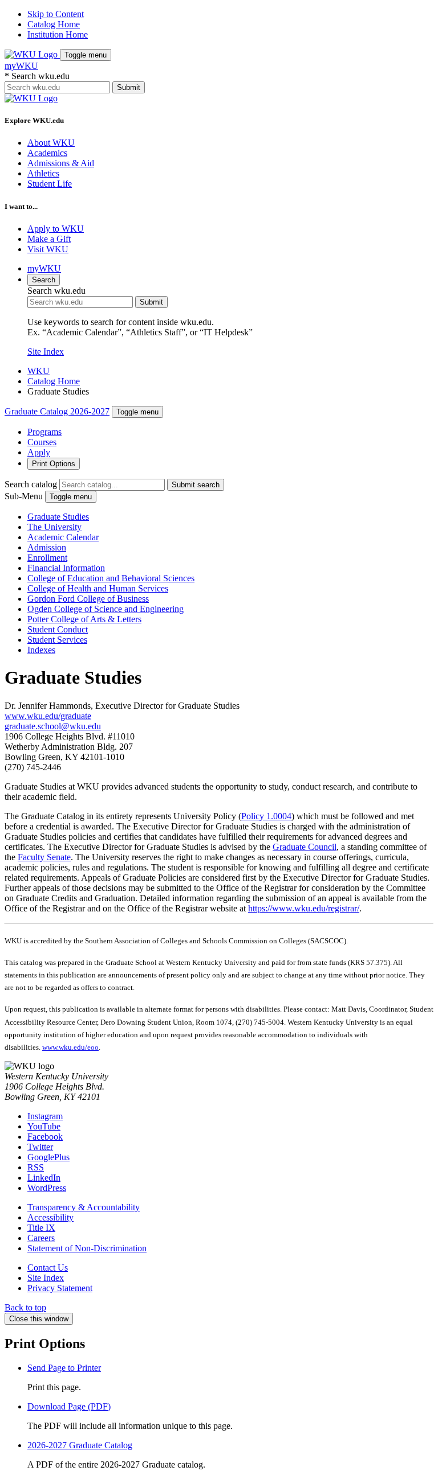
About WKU (51, 142)
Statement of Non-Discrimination (87, 1248)
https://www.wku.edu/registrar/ (303, 908)
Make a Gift (49, 239)
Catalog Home (53, 24)
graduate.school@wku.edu (53, 726)
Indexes (41, 650)
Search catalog (31, 484)
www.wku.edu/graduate (48, 716)
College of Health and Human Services (97, 588)
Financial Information (66, 568)
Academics (47, 153)
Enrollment (47, 557)
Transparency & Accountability (83, 1207)
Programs (44, 432)
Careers (41, 1238)
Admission (46, 547)
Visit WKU (47, 249)
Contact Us (47, 1267)
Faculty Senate (44, 857)
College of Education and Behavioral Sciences (110, 578)
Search (43, 280)
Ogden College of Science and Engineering (105, 609)
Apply (38, 452)
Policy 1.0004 (266, 816)
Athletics (43, 173)
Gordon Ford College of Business (88, 598)
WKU (38, 371)
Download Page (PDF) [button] (69, 1406)
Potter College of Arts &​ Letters (84, 619)
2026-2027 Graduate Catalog (79, 1445)
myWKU (21, 66)
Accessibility (50, 1217)
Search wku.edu (37, 76)
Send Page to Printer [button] (64, 1368)
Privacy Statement (59, 1288)
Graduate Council (304, 847)
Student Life (49, 183)
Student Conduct (57, 629)
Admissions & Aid (60, 163)
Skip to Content (55, 14)
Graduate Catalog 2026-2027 (57, 411)
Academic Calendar (63, 537)
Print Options (53, 463)
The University (54, 527)
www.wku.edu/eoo (70, 1047)
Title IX (41, 1227)
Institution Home (57, 34)
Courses (41, 442)
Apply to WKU (55, 228)
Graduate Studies (58, 516)
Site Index (45, 351)
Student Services (57, 639)
